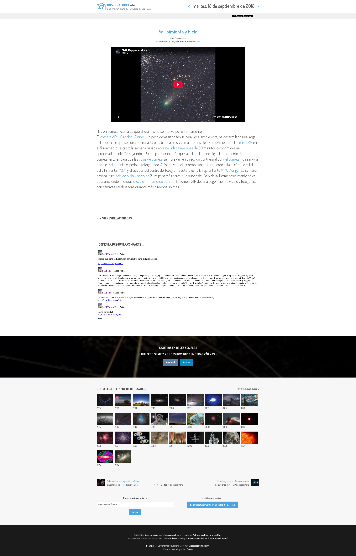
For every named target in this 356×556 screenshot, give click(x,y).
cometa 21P (244, 142)
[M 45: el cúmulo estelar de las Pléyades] (141, 419)
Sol (110, 164)
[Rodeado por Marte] (177, 438)
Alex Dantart (188, 549)
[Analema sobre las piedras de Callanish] (141, 400)
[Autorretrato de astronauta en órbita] (159, 419)
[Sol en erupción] (249, 438)
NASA (145, 538)
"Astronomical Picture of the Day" (206, 534)
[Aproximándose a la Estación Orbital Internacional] (195, 438)
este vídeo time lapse (178, 147)
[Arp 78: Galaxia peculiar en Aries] (177, 400)
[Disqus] (178, 284)
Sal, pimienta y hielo (178, 31)
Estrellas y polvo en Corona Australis (233, 481)
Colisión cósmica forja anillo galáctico (123, 481)
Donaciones (151, 545)
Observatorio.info (152, 534)
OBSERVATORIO (118, 5)
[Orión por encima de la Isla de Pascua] (231, 400)
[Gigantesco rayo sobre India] (195, 400)
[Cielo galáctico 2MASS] (141, 438)
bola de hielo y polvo (130, 175)
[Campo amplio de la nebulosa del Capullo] (123, 419)
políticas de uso (170, 538)
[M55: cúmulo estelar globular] (123, 438)
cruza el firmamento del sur (153, 181)
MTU (205, 538)
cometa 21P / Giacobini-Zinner (122, 136)
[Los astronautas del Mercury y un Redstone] (213, 438)
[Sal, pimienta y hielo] (213, 400)
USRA (224, 538)
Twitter (186, 362)
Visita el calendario (248, 389)
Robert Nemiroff (195, 538)
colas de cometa (151, 159)
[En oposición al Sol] (177, 419)
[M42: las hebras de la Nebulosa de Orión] (105, 438)
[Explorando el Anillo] (213, 419)
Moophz (196, 41)
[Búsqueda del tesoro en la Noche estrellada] (249, 400)
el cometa (232, 159)
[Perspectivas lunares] (231, 438)
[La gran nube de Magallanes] (123, 456)
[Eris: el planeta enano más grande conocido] (249, 419)
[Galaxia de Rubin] (159, 400)
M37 (121, 170)
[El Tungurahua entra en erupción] (231, 419)
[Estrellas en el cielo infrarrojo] (105, 456)
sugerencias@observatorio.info (196, 545)
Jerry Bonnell (215, 538)
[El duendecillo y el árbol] (123, 400)
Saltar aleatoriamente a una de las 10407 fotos (212, 504)
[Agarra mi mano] (195, 419)
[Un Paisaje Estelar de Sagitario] (159, 438)
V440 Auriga (230, 170)
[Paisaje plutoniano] (105, 419)
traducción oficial (172, 534)
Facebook (170, 362)
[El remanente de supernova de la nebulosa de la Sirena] (105, 400)
